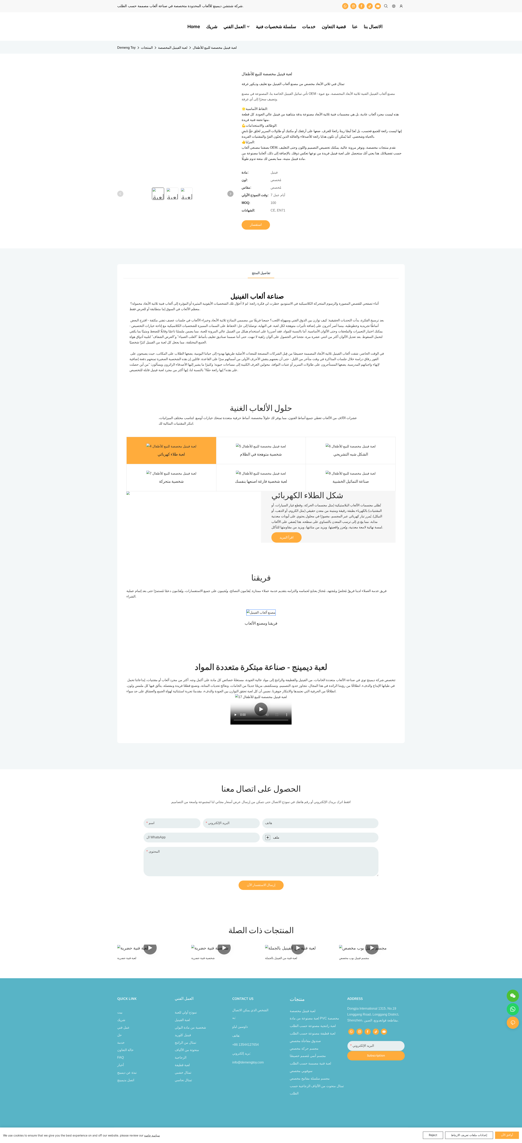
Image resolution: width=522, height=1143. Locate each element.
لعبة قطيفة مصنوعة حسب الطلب (312, 1033)
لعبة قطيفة (182, 1065)
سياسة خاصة (152, 1135)
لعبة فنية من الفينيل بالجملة (281, 958)
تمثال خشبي (183, 1072)
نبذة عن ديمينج (127, 1072)
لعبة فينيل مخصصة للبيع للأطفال (215, 47)
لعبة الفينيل (182, 1020)
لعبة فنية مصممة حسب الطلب (310, 1063)
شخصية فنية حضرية (203, 958)
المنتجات (147, 47)
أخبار (120, 1065)
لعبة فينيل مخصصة (302, 1011)
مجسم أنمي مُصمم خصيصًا (308, 1056)
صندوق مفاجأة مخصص (305, 1041)
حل (119, 1035)
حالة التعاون (125, 1050)
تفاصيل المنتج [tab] (261, 273)
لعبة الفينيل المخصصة (172, 47)
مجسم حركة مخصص (304, 1048)
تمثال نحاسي (183, 1080)
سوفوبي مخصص (301, 1071)
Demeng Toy (126, 47)
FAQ (120, 1057)
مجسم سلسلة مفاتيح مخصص (310, 1078)
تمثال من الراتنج (185, 1042)
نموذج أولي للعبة (186, 1012)
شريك (121, 1020)
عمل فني (123, 1027)
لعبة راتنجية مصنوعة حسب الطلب (313, 1026)
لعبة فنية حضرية (126, 958)
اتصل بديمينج (125, 1080)
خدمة (121, 1042)
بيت (119, 1012)
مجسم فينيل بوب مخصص (354, 958)
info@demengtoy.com (248, 1062)
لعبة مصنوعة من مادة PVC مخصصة (314, 1018)
